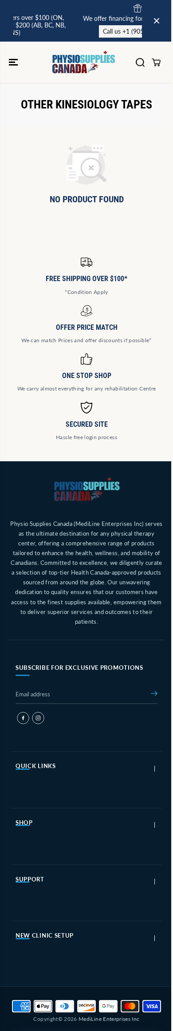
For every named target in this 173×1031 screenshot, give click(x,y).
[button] (14, 62)
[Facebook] (23, 718)
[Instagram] (38, 718)
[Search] (140, 62)
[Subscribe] (154, 695)
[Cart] (156, 62)
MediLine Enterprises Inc (109, 1019)
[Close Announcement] (156, 20)
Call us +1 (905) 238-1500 (125, 31)
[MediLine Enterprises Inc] (84, 62)
